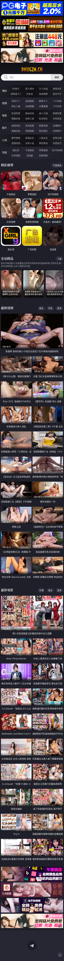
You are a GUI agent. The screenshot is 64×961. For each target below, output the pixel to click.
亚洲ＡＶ (15, 100)
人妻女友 (43, 137)
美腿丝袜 (15, 130)
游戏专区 (57, 88)
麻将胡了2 (16, 93)
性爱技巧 (57, 143)
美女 (41, 308)
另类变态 (57, 118)
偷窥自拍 (15, 125)
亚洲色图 (29, 125)
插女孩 (16, 150)
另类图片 (57, 130)
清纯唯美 (29, 130)
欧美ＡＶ (43, 100)
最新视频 (7, 308)
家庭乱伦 (29, 137)
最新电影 (7, 590)
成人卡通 (43, 113)
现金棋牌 (43, 93)
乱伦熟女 (43, 118)
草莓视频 (43, 150)
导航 (4, 152)
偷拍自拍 (29, 113)
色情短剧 (43, 155)
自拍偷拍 (29, 100)
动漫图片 (57, 125)
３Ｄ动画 (57, 100)
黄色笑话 (43, 143)
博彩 (4, 91)
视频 (4, 103)
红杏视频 (15, 155)
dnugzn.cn (32, 69)
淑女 (50, 590)
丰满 (41, 590)
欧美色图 (43, 125)
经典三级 (29, 118)
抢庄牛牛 (57, 93)
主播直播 (43, 106)
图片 (4, 127)
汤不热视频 (57, 150)
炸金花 (29, 93)
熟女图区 (43, 130)
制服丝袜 (15, 118)
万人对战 (43, 88)
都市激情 (15, 137)
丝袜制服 (29, 106)
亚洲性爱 (15, 113)
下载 (59, 258)
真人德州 (29, 88)
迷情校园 (15, 143)
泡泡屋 (29, 155)
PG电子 (15, 88)
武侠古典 (57, 137)
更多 (59, 308)
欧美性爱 (57, 113)
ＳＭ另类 (57, 106)
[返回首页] (60, 955)
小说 (4, 140)
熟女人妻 (15, 106)
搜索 (57, 77)
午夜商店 (29, 150)
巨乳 (50, 308)
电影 (4, 115)
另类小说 (29, 143)
